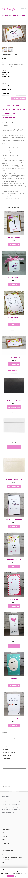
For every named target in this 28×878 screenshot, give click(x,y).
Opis (4, 105)
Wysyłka (5, 847)
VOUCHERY (6, 749)
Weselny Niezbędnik (9, 752)
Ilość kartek (5, 83)
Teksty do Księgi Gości (18, 109)
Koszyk (5, 832)
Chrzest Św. (6, 761)
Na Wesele (19, 15)
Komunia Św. (6, 764)
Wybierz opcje (14, 244)
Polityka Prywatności (9, 854)
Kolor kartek (5, 79)
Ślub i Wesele (13, 15)
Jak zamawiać (7, 839)
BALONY (5, 746)
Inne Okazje (6, 758)
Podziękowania (7, 770)
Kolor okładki (5, 74)
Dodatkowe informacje (13, 105)
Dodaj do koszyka (19, 98)
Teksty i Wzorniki (8, 773)
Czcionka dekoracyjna (8, 92)
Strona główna (6, 15)
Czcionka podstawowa (8, 87)
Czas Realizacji (6, 70)
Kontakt (5, 862)
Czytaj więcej (17, 876)
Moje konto (6, 836)
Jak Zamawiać (6, 109)
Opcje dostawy (7, 843)
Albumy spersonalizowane (11, 17)
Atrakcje (5, 767)
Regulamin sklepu (8, 850)
